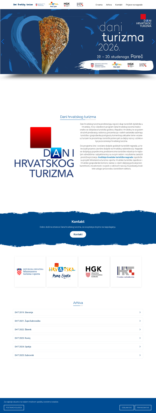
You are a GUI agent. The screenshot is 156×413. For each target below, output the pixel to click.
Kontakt (118, 5)
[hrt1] (126, 271)
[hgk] (94, 271)
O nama (99, 5)
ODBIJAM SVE (127, 408)
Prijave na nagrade (134, 5)
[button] (2, 41)
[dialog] (78, 405)
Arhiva (109, 5)
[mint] (30, 271)
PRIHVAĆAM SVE (143, 408)
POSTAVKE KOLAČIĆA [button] (14, 408)
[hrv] (62, 271)
